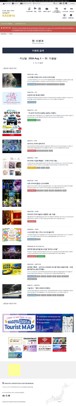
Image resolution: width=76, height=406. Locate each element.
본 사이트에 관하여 (6, 392)
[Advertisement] (14, 370)
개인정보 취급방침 (19, 392)
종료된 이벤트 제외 (10, 68)
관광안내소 (16, 3)
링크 (13, 392)
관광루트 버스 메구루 (27, 3)
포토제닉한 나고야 (20, 23)
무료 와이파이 (37, 3)
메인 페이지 (3, 33)
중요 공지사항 (7, 3)
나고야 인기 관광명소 (7, 23)
